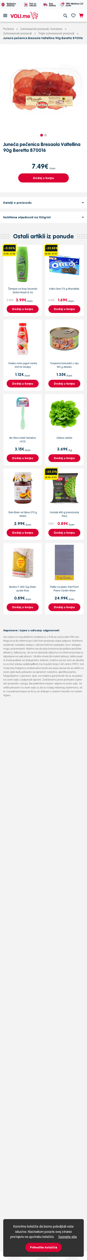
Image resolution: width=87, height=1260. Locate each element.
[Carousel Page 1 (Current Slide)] (41, 135)
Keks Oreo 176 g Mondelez (64, 288)
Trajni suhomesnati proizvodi (56, 33)
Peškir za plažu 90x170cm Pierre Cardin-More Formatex (64, 590)
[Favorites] (73, 15)
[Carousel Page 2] (45, 135)
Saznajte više (67, 1237)
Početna (8, 29)
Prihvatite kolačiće (43, 1247)
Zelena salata (64, 437)
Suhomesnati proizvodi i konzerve (41, 29)
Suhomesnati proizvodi (17, 33)
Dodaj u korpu (43, 178)
